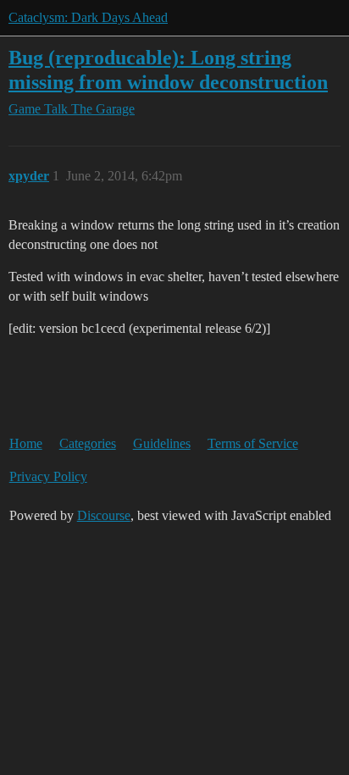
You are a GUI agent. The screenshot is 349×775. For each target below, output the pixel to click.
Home (25, 443)
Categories (87, 443)
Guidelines (162, 443)
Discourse (103, 515)
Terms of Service (253, 443)
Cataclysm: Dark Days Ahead (88, 17)
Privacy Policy (48, 476)
